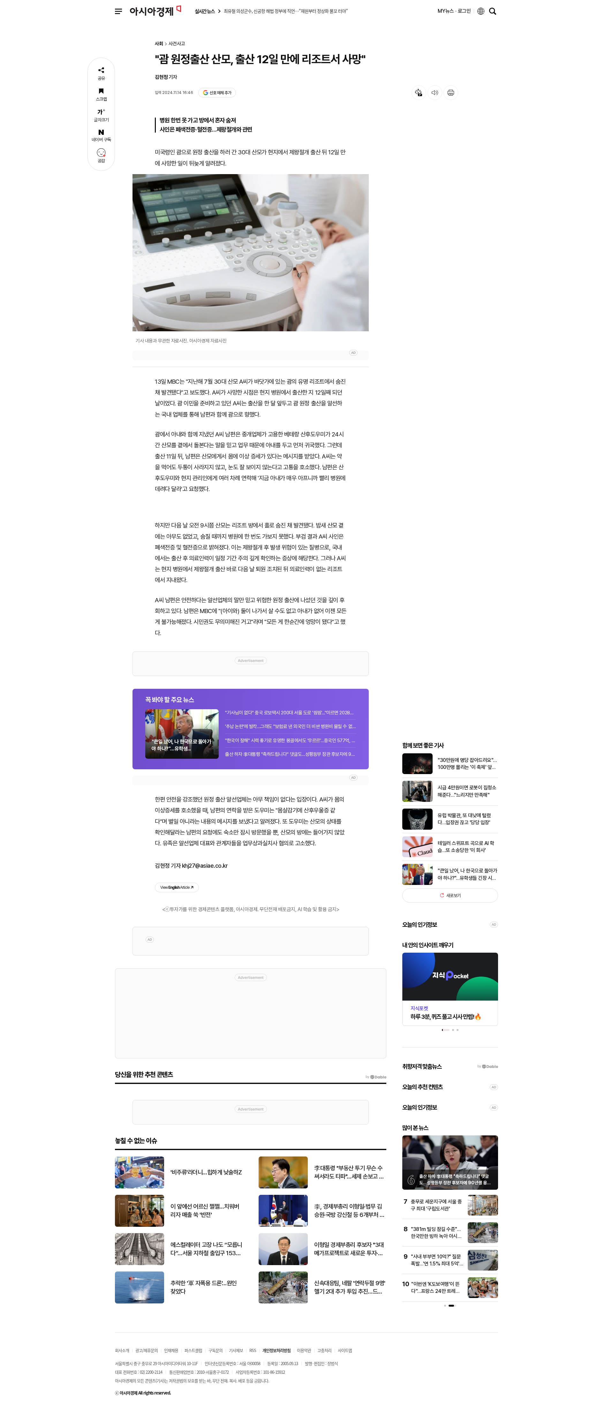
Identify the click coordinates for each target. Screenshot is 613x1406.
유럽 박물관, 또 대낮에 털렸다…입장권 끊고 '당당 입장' (464, 818)
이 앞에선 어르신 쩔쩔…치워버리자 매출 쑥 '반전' (204, 1211)
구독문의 (215, 1350)
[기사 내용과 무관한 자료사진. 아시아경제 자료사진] (250, 253)
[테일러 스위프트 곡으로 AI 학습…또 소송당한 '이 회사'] (417, 855)
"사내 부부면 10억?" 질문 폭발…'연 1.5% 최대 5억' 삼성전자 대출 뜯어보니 (436, 1264)
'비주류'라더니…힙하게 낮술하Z (206, 1172)
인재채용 (171, 1350)
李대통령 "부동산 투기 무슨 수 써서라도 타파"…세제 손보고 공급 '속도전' (349, 1172)
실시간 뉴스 (205, 11)
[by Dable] (376, 1077)
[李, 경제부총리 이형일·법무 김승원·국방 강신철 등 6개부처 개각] (283, 1225)
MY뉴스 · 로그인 (454, 11)
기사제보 (236, 1350)
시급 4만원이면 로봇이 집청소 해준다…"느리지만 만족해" (467, 791)
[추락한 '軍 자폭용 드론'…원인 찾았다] (139, 1302)
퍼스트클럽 (193, 1350)
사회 (159, 44)
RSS (252, 1350)
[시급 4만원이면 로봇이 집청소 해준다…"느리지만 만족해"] (417, 800)
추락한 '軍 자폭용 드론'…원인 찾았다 (203, 1287)
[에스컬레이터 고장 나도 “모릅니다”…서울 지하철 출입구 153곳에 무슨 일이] (139, 1263)
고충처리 (324, 1350)
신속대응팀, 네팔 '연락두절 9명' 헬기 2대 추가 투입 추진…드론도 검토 (349, 1287)
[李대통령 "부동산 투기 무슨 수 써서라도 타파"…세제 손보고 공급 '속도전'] (283, 1187)
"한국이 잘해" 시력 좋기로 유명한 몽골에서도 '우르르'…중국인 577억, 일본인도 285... (290, 740)
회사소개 (122, 1350)
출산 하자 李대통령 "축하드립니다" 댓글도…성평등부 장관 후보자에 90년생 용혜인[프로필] (455, 1182)
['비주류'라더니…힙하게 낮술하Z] (139, 1187)
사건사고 (177, 44)
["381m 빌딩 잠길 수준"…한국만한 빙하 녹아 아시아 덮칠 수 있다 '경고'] (483, 1241)
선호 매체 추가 (220, 92)
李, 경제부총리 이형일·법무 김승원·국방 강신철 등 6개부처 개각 (349, 1211)
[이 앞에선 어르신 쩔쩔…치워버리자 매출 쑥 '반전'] (139, 1225)
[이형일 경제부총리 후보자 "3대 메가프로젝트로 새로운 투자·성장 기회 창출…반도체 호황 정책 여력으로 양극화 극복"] (283, 1263)
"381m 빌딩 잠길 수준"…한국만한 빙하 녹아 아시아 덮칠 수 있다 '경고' (436, 1236)
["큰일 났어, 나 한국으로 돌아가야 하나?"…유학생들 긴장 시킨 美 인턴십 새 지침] (417, 883)
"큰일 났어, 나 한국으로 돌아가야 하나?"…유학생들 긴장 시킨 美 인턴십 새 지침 (467, 875)
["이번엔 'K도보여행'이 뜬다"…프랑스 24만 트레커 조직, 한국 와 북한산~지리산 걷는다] (483, 1296)
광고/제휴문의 (146, 1350)
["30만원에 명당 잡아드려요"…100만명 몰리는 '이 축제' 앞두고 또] (417, 772)
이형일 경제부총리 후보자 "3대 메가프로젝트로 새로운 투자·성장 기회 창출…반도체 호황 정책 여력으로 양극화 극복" (349, 1249)
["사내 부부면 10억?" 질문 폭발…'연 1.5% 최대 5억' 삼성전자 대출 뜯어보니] (483, 1269)
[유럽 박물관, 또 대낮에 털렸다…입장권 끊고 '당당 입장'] (417, 828)
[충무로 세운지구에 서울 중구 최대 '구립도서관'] (483, 1214)
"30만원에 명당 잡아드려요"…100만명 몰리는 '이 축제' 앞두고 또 (467, 764)
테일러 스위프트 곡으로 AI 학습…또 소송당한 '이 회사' (466, 846)
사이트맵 (345, 1350)
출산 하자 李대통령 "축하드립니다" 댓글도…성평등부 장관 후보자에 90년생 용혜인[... (290, 754)
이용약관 (304, 1350)
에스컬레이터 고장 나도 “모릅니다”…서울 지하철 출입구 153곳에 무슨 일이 (206, 1249)
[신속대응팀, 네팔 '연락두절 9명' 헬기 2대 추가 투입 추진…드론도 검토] (283, 1302)
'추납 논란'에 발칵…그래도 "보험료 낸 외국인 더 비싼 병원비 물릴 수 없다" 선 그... (290, 726)
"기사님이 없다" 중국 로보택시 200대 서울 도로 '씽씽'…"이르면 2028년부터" (290, 713)
